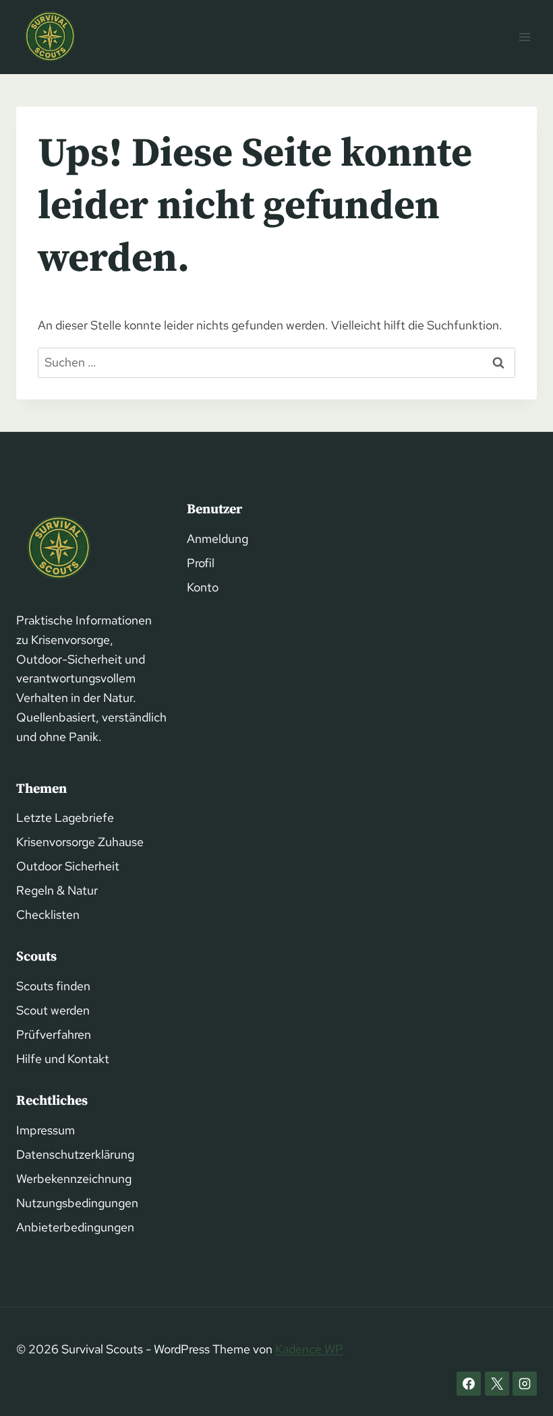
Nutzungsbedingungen (77, 1203)
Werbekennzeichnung (74, 1178)
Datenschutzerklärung (75, 1154)
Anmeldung (217, 538)
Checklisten (48, 914)
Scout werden (53, 1010)
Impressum (45, 1130)
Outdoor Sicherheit (67, 866)
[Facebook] (469, 1384)
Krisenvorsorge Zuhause (80, 841)
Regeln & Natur (57, 890)
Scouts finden (53, 986)
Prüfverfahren (53, 1034)
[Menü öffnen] (524, 36)
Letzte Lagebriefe (65, 817)
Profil (200, 563)
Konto (203, 587)
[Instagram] (525, 1384)
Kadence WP (309, 1349)
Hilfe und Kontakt (62, 1058)
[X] (497, 1384)
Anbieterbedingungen (75, 1227)
